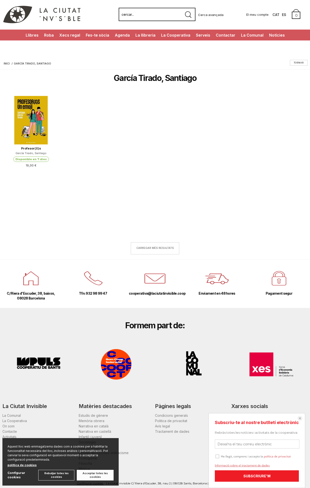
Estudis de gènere (93, 415)
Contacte (9, 431)
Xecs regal (69, 35)
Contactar (225, 35)
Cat (275, 15)
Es (284, 15)
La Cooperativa (175, 35)
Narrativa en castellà (95, 431)
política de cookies (22, 465)
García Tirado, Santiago (31, 153)
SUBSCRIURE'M (257, 476)
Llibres (32, 35)
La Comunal (252, 35)
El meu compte (257, 14)
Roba (49, 35)
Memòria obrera (91, 421)
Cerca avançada (211, 15)
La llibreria (145, 35)
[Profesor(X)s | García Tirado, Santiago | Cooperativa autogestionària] (31, 120)
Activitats (9, 437)
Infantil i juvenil (90, 437)
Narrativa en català (93, 426)
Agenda (122, 35)
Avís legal (162, 426)
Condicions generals (171, 415)
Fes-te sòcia (97, 35)
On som (8, 426)
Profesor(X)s (31, 148)
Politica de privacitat (171, 421)
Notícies (277, 35)
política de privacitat (277, 456)
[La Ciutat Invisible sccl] (41, 22)
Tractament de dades (172, 431)
